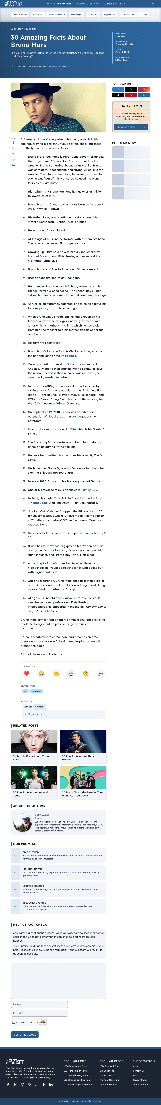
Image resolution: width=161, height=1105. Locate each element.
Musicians (36, 691)
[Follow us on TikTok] (36, 1085)
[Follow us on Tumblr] (43, 1085)
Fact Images (76, 15)
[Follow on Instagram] (144, 89)
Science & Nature (113, 4)
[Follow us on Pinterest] (29, 1085)
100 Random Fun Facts (75, 1070)
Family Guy (89, 490)
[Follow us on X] (15, 1085)
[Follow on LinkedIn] (144, 95)
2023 (52, 196)
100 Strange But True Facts (78, 1080)
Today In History (108, 1084)
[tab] (28, 707)
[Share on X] (13, 148)
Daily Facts (37, 15)
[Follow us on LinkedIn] (51, 1085)
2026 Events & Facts (110, 1066)
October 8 (97, 204)
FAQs (135, 1075)
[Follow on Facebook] (118, 89)
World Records (128, 15)
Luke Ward (42, 815)
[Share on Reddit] (13, 159)
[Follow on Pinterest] (131, 95)
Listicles (144, 15)
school (71, 567)
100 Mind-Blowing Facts (76, 1075)
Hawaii (90, 373)
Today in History (20, 15)
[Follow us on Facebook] (8, 1085)
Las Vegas (79, 416)
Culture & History (87, 4)
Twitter (38, 191)
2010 (72, 429)
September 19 (42, 412)
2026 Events (93, 15)
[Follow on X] (131, 89)
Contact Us (138, 1070)
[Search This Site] (153, 4)
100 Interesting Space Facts (78, 1084)
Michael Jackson (39, 256)
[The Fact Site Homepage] (13, 3)
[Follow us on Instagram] (22, 1085)
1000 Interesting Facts (75, 1066)
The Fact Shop (140, 1084)
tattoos (55, 546)
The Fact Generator (57, 15)
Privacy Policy (140, 1080)
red (58, 342)
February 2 (98, 533)
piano (43, 308)
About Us (137, 1066)
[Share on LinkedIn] (13, 165)
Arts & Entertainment (59, 4)
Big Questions (110, 15)
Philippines (68, 355)
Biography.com (35, 714)
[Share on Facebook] (13, 143)
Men (25, 691)
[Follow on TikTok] (118, 95)
